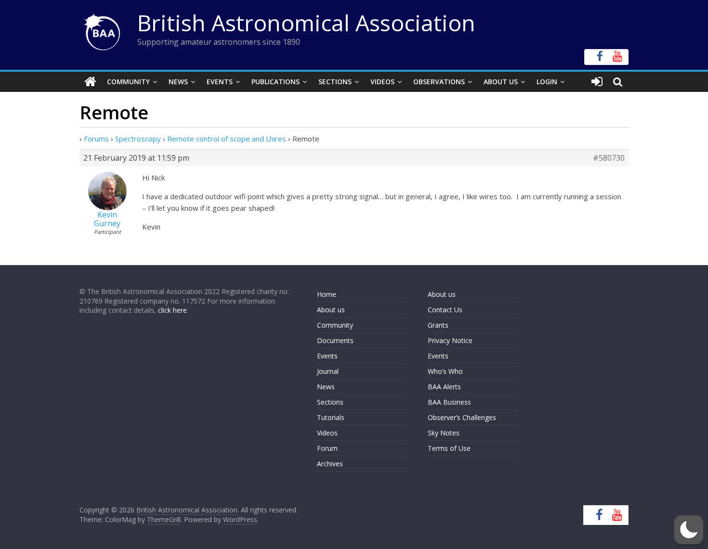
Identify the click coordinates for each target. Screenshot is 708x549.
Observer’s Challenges (462, 417)
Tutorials (330, 417)
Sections (335, 81)
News (178, 81)
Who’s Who (445, 371)
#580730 (609, 157)
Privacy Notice (450, 340)
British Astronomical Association (306, 23)
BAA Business (449, 402)
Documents (335, 340)
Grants (438, 325)
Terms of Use (449, 448)
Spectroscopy (138, 138)
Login (547, 81)
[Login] (597, 82)
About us (331, 309)
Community (128, 81)
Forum (327, 448)
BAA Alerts (444, 386)
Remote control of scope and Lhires (226, 138)
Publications (275, 81)
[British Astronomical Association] (90, 82)
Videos (382, 81)
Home (326, 294)
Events (220, 81)
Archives (330, 463)
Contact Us (445, 309)
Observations (439, 81)
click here (172, 310)
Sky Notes (443, 432)
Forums (96, 138)
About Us (501, 81)
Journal (328, 371)
